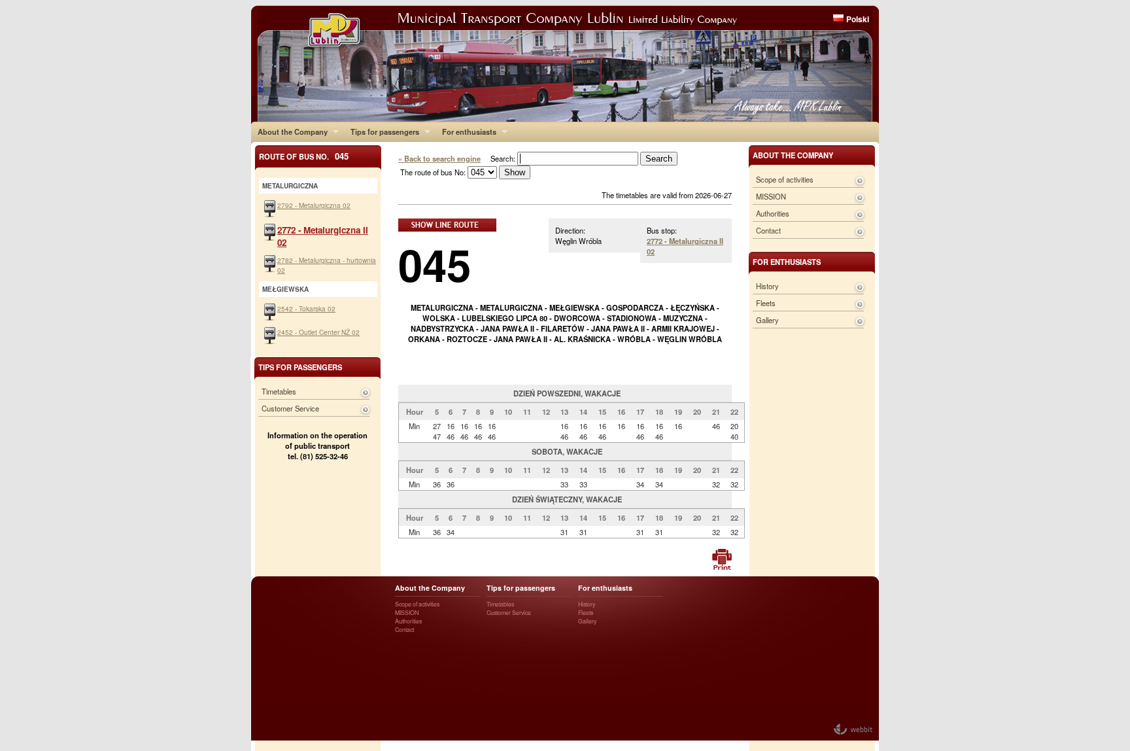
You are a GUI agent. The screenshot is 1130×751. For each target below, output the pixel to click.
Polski (857, 19)
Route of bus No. (304, 156)
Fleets (766, 303)
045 (434, 264)
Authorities (772, 213)
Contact (768, 230)
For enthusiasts (466, 131)
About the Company (289, 131)
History (767, 286)
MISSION (771, 196)
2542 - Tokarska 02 (306, 308)
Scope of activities (784, 179)
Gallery (767, 320)
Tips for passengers (381, 131)
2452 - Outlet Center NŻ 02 (318, 332)
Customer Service (290, 408)
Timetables (279, 391)
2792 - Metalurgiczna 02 (314, 205)
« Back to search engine (439, 158)
